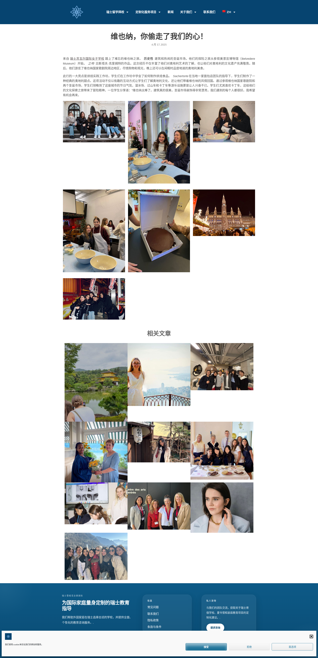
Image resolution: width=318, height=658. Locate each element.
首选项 (292, 646)
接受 (206, 646)
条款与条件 (154, 627)
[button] (311, 636)
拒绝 (249, 646)
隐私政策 (153, 620)
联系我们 (209, 12)
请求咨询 (215, 627)
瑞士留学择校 (115, 12)
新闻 (171, 12)
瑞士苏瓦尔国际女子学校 (87, 58)
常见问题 (153, 607)
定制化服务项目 (145, 12)
